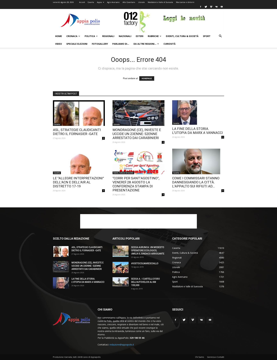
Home (58, 36)
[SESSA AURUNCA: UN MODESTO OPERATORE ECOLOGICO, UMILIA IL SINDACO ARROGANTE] (121, 251)
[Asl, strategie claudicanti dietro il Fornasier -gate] (79, 113)
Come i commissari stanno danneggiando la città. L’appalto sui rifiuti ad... (195, 182)
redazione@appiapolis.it (121, 344)
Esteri (139, 36)
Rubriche (153, 36)
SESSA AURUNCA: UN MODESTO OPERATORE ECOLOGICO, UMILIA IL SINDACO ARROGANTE (147, 250)
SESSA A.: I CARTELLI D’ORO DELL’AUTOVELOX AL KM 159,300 (145, 282)
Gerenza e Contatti (215, 357)
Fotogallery (100, 43)
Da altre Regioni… (145, 43)
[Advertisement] (138, 221)
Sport (206, 36)
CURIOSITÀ (170, 43)
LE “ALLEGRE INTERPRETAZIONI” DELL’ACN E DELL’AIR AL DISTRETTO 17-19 (78, 182)
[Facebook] (200, 6)
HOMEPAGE (147, 78)
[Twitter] (205, 6)
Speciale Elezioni (76, 43)
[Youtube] (221, 6)
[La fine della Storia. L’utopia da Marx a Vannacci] (198, 112)
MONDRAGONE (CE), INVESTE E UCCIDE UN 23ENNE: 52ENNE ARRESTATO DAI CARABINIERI (137, 134)
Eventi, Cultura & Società (182, 36)
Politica (90, 36)
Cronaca (71, 36)
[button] (220, 36)
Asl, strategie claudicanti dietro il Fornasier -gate (77, 132)
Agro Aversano (113, 2)
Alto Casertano (129, 2)
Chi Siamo (199, 357)
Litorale (141, 2)
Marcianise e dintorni (185, 2)
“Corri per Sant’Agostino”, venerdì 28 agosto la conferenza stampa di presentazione (136, 184)
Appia (99, 2)
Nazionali (125, 36)
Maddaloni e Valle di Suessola (160, 2)
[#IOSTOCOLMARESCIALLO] (121, 267)
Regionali (108, 36)
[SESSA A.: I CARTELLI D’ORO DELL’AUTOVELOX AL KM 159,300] (121, 281)
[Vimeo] (211, 6)
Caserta (91, 2)
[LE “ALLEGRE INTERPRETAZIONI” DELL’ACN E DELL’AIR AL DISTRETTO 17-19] (79, 161)
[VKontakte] (216, 6)
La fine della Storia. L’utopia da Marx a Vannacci (197, 131)
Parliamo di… (120, 43)
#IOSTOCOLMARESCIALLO (144, 263)
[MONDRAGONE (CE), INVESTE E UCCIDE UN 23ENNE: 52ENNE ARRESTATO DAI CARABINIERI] (138, 113)
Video (58, 43)
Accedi (82, 2)
